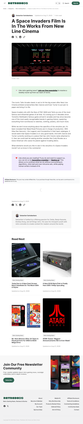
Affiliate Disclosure (73, 398)
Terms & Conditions (73, 401)
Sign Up (75, 3)
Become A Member (36, 401)
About (40, 398)
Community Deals (73, 407)
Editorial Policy (55, 407)
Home (4, 8)
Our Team (39, 407)
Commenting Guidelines (71, 404)
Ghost (29, 420)
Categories (11, 8)
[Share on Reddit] (20, 37)
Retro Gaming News (21, 8)
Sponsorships (38, 410)
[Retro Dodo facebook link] (4, 406)
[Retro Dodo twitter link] (7, 406)
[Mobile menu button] (4, 3)
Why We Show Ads (54, 401)
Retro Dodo (37, 420)
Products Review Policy (53, 404)
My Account (38, 404)
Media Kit (57, 398)
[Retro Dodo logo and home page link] (18, 3)
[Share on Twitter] (16, 37)
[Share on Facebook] (13, 37)
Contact (76, 410)
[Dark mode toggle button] (58, 3)
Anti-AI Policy (56, 410)
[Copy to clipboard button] (23, 37)
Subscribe (9, 380)
